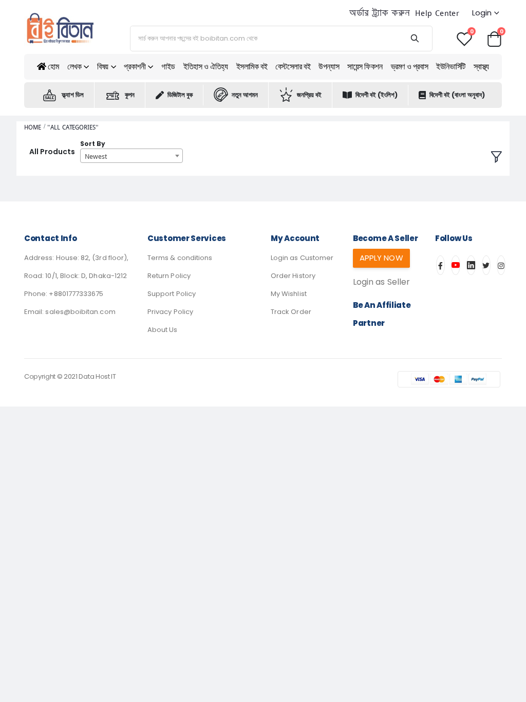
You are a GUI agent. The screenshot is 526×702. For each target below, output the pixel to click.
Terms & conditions (179, 258)
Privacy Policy (170, 312)
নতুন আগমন (245, 95)
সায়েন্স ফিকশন (364, 66)
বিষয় (102, 66)
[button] (494, 38)
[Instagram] (501, 265)
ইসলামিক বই (252, 66)
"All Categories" (72, 127)
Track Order (291, 312)
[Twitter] (486, 265)
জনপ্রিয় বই (309, 95)
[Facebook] (440, 265)
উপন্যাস (328, 66)
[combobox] (131, 156)
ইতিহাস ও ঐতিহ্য (205, 66)
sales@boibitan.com (80, 312)
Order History (293, 276)
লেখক (74, 66)
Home (32, 127)
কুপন (130, 95)
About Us (162, 330)
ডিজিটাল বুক (180, 95)
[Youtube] (455, 265)
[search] (414, 38)
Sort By (92, 143)
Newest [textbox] (96, 156)
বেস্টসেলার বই (292, 66)
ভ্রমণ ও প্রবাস (409, 66)
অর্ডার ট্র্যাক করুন (379, 13)
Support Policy (171, 294)
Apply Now (381, 257)
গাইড (168, 66)
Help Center (437, 13)
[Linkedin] (471, 265)
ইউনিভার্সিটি (450, 66)
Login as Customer (302, 258)
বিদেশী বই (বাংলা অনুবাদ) (457, 95)
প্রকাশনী (134, 66)
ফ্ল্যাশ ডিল (73, 95)
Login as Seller (381, 282)
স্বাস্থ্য (481, 66)
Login (482, 12)
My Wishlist (289, 294)
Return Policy (169, 276)
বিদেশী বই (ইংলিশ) (376, 95)
